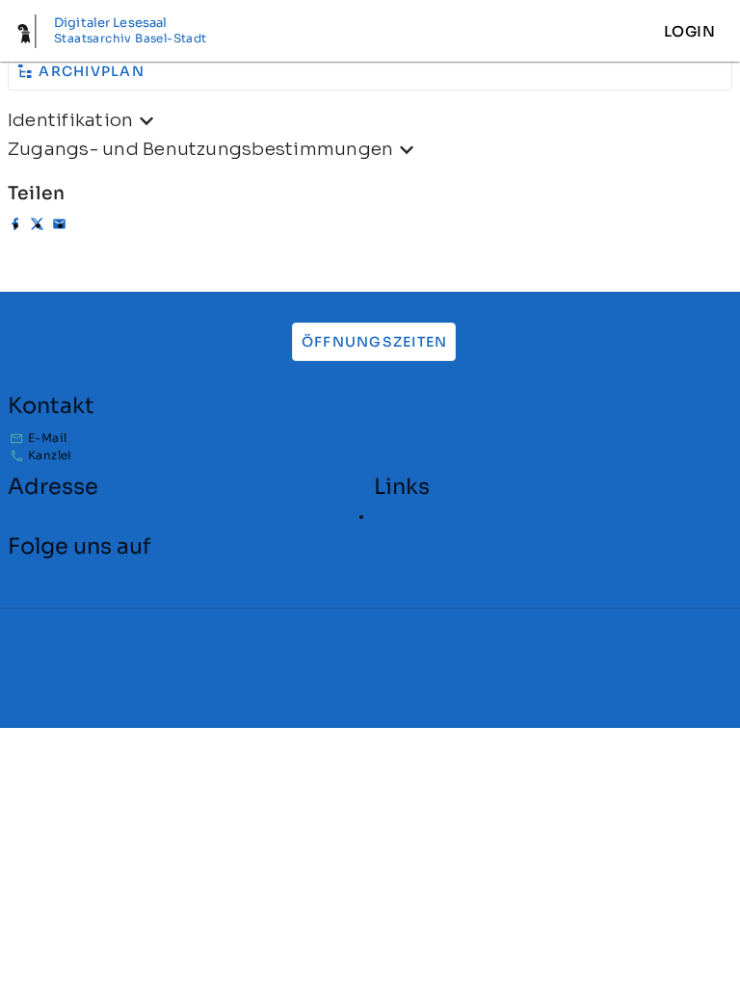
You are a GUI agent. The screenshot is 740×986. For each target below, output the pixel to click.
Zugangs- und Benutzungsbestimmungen (200, 149)
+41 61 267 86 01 (123, 455)
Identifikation (70, 120)
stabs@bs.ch (113, 437)
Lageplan (402, 516)
